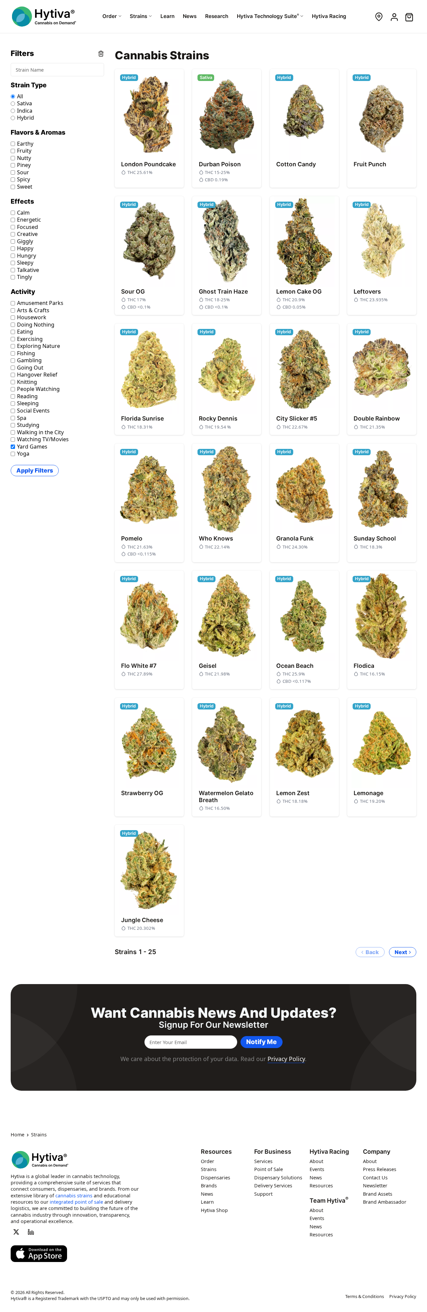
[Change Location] (378, 16)
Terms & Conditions (364, 1296)
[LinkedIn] (31, 1232)
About (316, 1161)
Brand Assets (377, 1194)
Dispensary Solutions (278, 1177)
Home (17, 1135)
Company (376, 1152)
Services (263, 1161)
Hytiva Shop (214, 1210)
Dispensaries (215, 1177)
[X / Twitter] (16, 1232)
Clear (101, 53)
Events (317, 1169)
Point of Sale (268, 1169)
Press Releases (379, 1169)
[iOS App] (39, 1253)
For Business (272, 1152)
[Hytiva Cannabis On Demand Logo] (44, 16)
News (207, 1194)
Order (207, 1161)
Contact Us (375, 1177)
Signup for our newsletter (213, 1024)
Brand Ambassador (384, 1202)
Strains (209, 1169)
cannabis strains (73, 1195)
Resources (216, 1152)
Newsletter (375, 1186)
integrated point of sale (76, 1202)
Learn (207, 1202)
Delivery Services (273, 1186)
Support (263, 1194)
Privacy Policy (286, 1059)
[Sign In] (393, 16)
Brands (209, 1186)
